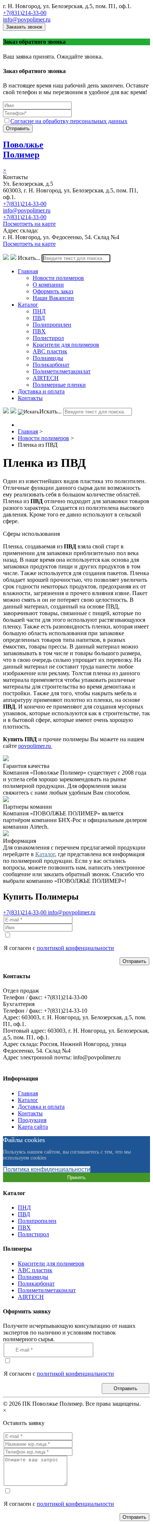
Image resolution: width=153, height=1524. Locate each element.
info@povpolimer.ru (27, 19)
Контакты (30, 398)
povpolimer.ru (35, 746)
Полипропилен (52, 324)
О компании (48, 284)
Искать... (29, 258)
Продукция (32, 1120)
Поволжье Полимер (23, 149)
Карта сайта (33, 1127)
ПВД (39, 318)
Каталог (28, 304)
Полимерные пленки (59, 385)
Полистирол (48, 338)
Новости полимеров (58, 278)
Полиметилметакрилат (62, 371)
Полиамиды (48, 358)
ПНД (39, 311)
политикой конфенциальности (75, 948)
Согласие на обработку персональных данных (68, 121)
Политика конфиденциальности (46, 1169)
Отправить (18, 128)
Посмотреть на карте (29, 224)
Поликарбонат (51, 365)
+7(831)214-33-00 (24, 13)
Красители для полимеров (66, 345)
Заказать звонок (24, 27)
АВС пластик (50, 351)
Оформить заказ (53, 291)
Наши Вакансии (53, 298)
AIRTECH (46, 378)
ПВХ (39, 331)
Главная (28, 271)
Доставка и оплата (41, 391)
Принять (76, 1177)
